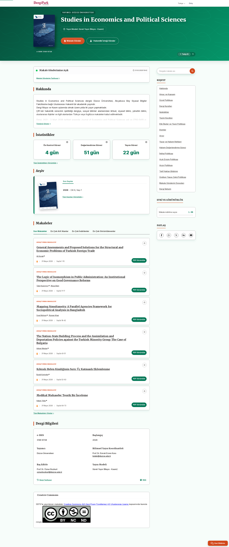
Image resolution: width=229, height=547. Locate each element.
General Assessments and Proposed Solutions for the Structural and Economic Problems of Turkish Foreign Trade (79, 249)
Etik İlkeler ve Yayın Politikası (172, 124)
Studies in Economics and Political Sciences (123, 19)
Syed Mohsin (41, 315)
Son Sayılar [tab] (68, 181)
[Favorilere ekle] (144, 243)
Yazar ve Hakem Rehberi (170, 142)
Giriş (191, 3)
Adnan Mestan (41, 348)
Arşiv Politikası (166, 165)
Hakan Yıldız (41, 401)
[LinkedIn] (183, 235)
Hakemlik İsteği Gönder (104, 41)
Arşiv (161, 136)
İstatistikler (164, 112)
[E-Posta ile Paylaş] (191, 235)
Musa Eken (55, 286)
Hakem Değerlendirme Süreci (172, 147)
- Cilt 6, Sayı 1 (72, 190)
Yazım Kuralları (166, 118)
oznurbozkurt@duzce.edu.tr (49, 472)
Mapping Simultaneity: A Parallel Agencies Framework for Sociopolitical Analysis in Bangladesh (74, 308)
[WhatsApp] (169, 235)
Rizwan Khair (54, 315)
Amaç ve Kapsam (167, 94)
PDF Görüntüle (139, 260)
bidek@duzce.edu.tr (102, 456)
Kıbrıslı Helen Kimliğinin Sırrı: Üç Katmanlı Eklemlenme (73, 369)
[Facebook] (161, 235)
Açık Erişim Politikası (168, 159)
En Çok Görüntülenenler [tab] (104, 231)
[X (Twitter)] (176, 235)
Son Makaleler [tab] (40, 231)
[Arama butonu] (192, 71)
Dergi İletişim (165, 189)
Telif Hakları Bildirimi (168, 171)
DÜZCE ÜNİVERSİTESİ (83, 12)
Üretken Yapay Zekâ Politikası (172, 177)
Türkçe (180, 3)
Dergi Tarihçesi (45, 480)
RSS (144, 480)
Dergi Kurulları (165, 106)
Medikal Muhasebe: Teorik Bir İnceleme (62, 395)
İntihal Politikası (166, 153)
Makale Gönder (74, 41)
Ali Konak (40, 256)
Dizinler (162, 130)
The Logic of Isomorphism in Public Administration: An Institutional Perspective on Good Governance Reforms (80, 278)
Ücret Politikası (166, 100)
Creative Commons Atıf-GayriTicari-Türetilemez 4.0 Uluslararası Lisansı (96, 504)
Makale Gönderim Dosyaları (171, 183)
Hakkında (163, 88)
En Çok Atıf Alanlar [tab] (59, 231)
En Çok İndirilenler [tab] (80, 231)
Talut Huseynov (42, 286)
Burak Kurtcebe (42, 375)
